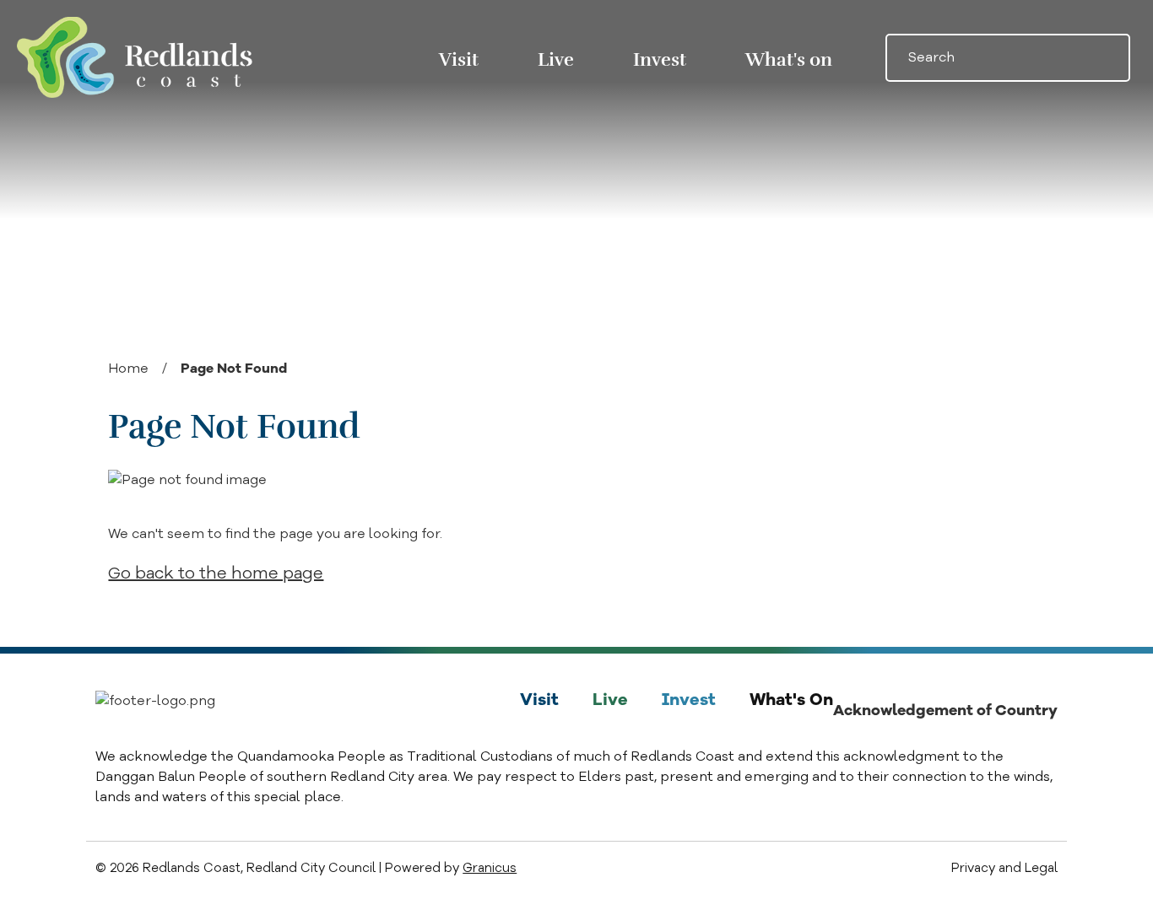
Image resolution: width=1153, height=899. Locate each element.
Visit (539, 699)
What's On (791, 699)
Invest (659, 59)
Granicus (490, 867)
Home (128, 368)
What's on (788, 59)
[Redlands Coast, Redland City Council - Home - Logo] (134, 57)
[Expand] (503, 58)
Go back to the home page (215, 573)
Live (556, 59)
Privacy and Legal (1004, 867)
